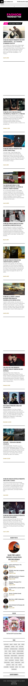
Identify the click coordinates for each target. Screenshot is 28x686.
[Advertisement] (14, 78)
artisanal (15, 644)
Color (17, 646)
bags (19, 644)
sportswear (8, 664)
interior (12, 657)
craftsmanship (21, 648)
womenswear (14, 669)
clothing (22, 644)
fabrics (10, 653)
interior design (16, 657)
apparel (11, 644)
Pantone (21, 660)
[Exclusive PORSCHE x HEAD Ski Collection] (14, 403)
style (16, 664)
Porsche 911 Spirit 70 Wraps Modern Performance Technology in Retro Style (11, 298)
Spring (13, 664)
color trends (6, 648)
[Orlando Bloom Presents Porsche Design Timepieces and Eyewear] (14, 365)
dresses (6, 653)
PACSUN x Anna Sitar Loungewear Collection (19, 1)
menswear (17, 660)
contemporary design (13, 648)
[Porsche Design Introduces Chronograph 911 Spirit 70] (14, 258)
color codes (21, 646)
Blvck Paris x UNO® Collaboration (16, 599)
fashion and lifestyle (20, 653)
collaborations (7, 646)
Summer (20, 664)
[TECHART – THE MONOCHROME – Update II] (14, 440)
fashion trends (21, 655)
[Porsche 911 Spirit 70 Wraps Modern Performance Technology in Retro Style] (14, 294)
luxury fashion (11, 660)
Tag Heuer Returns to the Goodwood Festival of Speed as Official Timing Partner (13, 186)
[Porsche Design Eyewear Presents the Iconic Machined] (14, 513)
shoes (23, 662)
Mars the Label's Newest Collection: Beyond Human (14, 557)
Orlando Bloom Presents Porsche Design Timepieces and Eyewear (13, 369)
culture (6, 651)
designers (14, 651)
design (10, 651)
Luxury (6, 660)
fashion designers (14, 655)
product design (7, 662)
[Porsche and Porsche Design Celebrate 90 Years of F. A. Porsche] (14, 110)
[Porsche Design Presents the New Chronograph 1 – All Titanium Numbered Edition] (14, 38)
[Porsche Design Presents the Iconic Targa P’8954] (14, 146)
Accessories (6, 644)
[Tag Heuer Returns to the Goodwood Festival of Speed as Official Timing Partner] (14, 183)
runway (12, 662)
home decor (7, 657)
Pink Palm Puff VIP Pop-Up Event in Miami (14, 633)
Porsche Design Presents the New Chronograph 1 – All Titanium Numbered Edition (13, 41)
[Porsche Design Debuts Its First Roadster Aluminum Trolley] (14, 221)
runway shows (17, 662)
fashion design (7, 655)
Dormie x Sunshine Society (15, 593)
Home (6, 23)
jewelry (22, 657)
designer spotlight (20, 651)
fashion (14, 653)
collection (12, 646)
